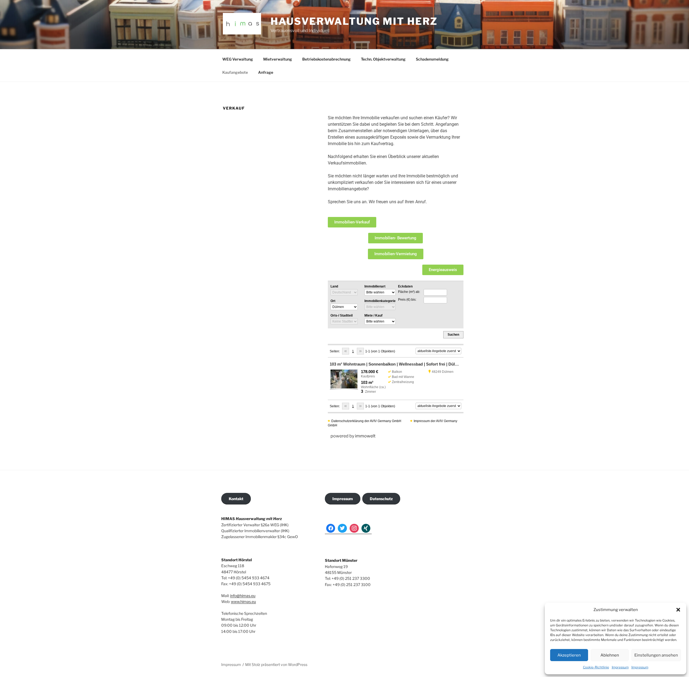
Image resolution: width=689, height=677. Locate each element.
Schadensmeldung (432, 59)
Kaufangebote (235, 72)
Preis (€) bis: (407, 299)
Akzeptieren (569, 655)
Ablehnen (609, 655)
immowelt (365, 436)
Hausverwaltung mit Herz (354, 21)
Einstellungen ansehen (656, 655)
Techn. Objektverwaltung (383, 59)
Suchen (453, 334)
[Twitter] (342, 528)
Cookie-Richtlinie (596, 667)
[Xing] (366, 528)
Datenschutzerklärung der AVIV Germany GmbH (366, 421)
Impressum (620, 667)
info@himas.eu (242, 595)
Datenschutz (381, 498)
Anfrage (265, 72)
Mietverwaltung (277, 59)
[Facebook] (331, 528)
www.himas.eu (243, 601)
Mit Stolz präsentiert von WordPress (276, 664)
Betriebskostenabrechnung (326, 59)
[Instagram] (354, 528)
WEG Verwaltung (237, 59)
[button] (678, 609)
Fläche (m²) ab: (409, 292)
